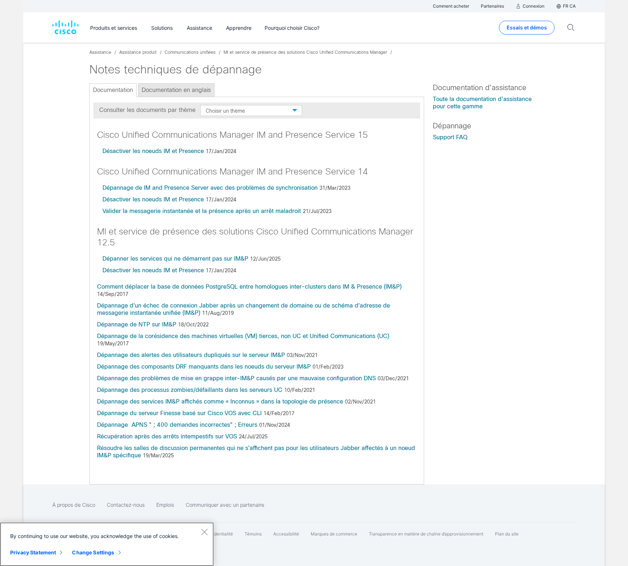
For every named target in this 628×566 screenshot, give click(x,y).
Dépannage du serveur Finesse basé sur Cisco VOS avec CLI (179, 413)
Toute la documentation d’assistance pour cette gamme (482, 102)
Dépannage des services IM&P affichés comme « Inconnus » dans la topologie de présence (220, 401)
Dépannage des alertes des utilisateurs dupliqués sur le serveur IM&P (191, 355)
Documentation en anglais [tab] (176, 90)
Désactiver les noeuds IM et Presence (153, 151)
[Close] (204, 531)
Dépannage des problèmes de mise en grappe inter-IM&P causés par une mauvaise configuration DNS (236, 378)
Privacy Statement (33, 552)
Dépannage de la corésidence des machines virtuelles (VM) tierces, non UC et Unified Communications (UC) (243, 336)
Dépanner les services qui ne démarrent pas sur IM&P (175, 259)
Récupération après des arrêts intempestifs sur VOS (167, 436)
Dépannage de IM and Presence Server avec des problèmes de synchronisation (210, 188)
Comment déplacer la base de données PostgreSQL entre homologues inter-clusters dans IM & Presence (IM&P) (249, 287)
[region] (107, 544)
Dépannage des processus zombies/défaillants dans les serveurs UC (189, 390)
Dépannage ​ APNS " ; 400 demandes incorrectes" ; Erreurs (177, 425)
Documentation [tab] (113, 90)
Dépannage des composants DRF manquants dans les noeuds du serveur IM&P (204, 367)
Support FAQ (450, 137)
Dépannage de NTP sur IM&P (136, 324)
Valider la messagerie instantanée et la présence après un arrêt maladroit (201, 211)
